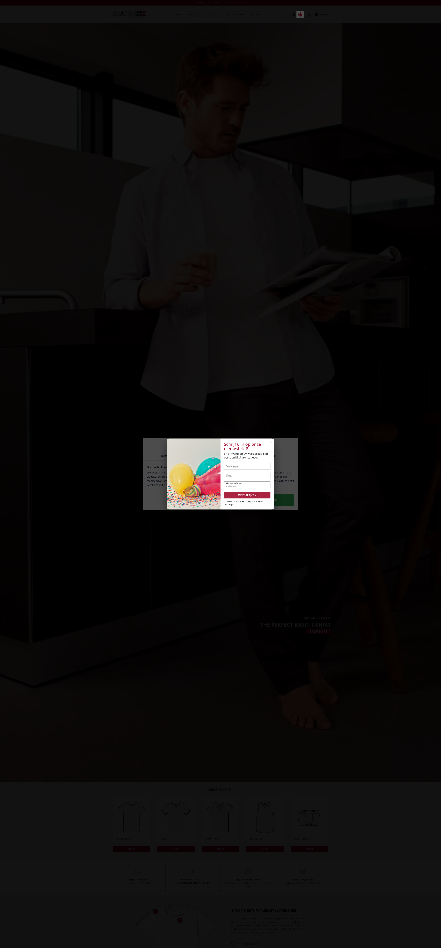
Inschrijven (247, 495)
